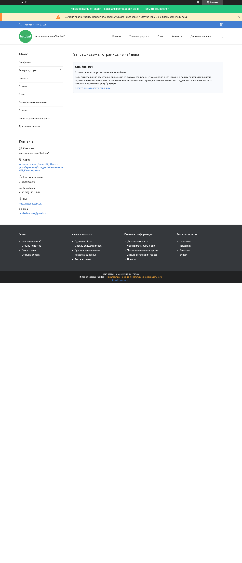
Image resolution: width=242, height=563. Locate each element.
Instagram (185, 245)
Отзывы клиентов (31, 245)
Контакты (177, 36)
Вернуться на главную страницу (92, 88)
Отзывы (23, 110)
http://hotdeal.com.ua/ (30, 203)
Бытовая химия (83, 259)
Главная (116, 36)
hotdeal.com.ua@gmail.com (33, 213)
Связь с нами (29, 250)
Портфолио (25, 62)
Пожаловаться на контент (119, 277)
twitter (183, 254)
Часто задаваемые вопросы (34, 118)
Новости (23, 78)
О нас (160, 36)
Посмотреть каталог (156, 8)
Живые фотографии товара (142, 254)
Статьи (23, 86)
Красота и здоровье (85, 254)
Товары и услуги (138, 36)
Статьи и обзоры (31, 254)
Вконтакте (185, 241)
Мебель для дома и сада (88, 245)
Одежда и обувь (83, 241)
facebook (185, 250)
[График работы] (221, 24)
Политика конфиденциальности (147, 277)
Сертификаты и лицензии (33, 102)
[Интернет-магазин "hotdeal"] (25, 36)
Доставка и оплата (200, 36)
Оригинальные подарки (87, 250)
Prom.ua (135, 274)
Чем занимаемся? (31, 241)
